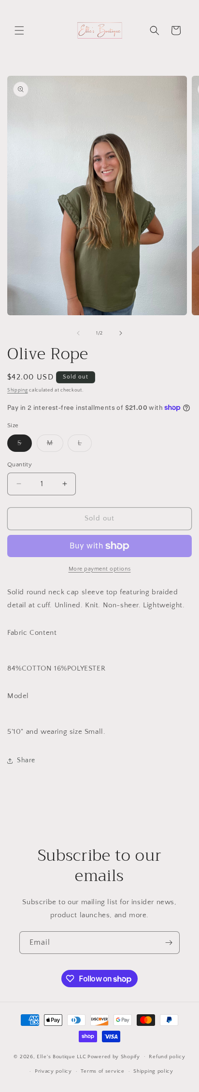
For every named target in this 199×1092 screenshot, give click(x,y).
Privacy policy (53, 1071)
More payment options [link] (100, 569)
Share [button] (26, 760)
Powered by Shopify (113, 1056)
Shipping (17, 390)
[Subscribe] (168, 942)
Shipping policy (153, 1071)
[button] (19, 30)
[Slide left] (78, 333)
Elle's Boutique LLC (61, 1056)
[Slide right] (120, 333)
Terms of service (102, 1071)
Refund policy (167, 1057)
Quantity (19, 464)
